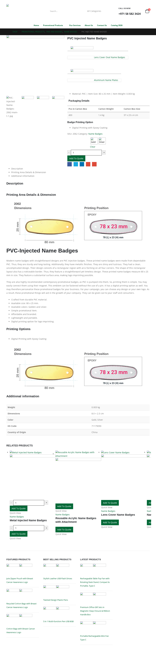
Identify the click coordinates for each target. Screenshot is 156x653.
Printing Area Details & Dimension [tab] (28, 172)
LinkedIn (82, 164)
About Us (89, 25)
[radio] (94, 141)
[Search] (108, 11)
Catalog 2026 (116, 25)
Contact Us (102, 25)
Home (36, 25)
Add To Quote (76, 158)
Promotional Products (53, 25)
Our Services (75, 25)
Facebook (69, 164)
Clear (92, 146)
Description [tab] (17, 168)
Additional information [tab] (22, 175)
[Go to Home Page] (7, 32)
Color (70, 138)
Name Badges (95, 133)
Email (94, 164)
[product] (32, 475)
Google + (88, 164)
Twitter (76, 164)
